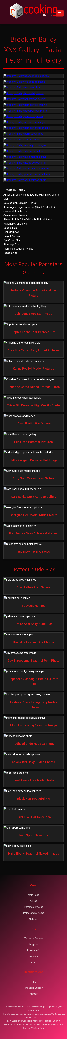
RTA (33, 981)
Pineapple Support (33, 987)
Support (33, 944)
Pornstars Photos (33, 907)
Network (33, 919)
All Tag (33, 901)
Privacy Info (33, 950)
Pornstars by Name (33, 913)
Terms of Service (33, 938)
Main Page (33, 894)
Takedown (33, 956)
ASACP (34, 993)
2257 (33, 962)
